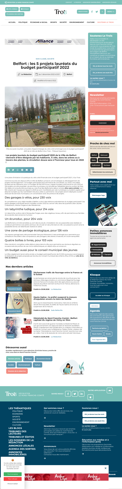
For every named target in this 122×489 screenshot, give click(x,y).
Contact (69, 2)
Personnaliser (13, 484)
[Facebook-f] (92, 11)
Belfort (69, 74)
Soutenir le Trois (105, 22)
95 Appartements (99, 245)
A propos (77, 2)
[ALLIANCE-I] (45, 51)
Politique (22, 22)
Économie (17, 414)
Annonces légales (109, 2)
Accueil (12, 22)
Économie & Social (38, 22)
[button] (9, 170)
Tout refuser (12, 479)
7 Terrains (107, 254)
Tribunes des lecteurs (17, 432)
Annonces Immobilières (91, 2)
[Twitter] (96, 11)
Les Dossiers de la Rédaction (21, 441)
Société (63, 22)
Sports (53, 22)
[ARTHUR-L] (61, 477)
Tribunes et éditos (21, 437)
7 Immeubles (97, 250)
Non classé (41, 59)
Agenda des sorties (22, 449)
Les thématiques (20, 408)
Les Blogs (15, 428)
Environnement (76, 22)
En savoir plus (94, 84)
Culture (91, 22)
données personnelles (102, 132)
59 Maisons (96, 254)
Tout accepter (12, 474)
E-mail (92, 114)
